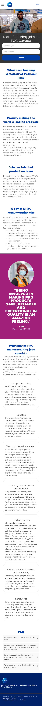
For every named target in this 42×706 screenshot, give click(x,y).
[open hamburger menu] (2, 4)
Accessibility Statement (10, 700)
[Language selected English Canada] (37, 4)
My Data (23, 700)
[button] (21, 57)
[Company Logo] (10, 5)
